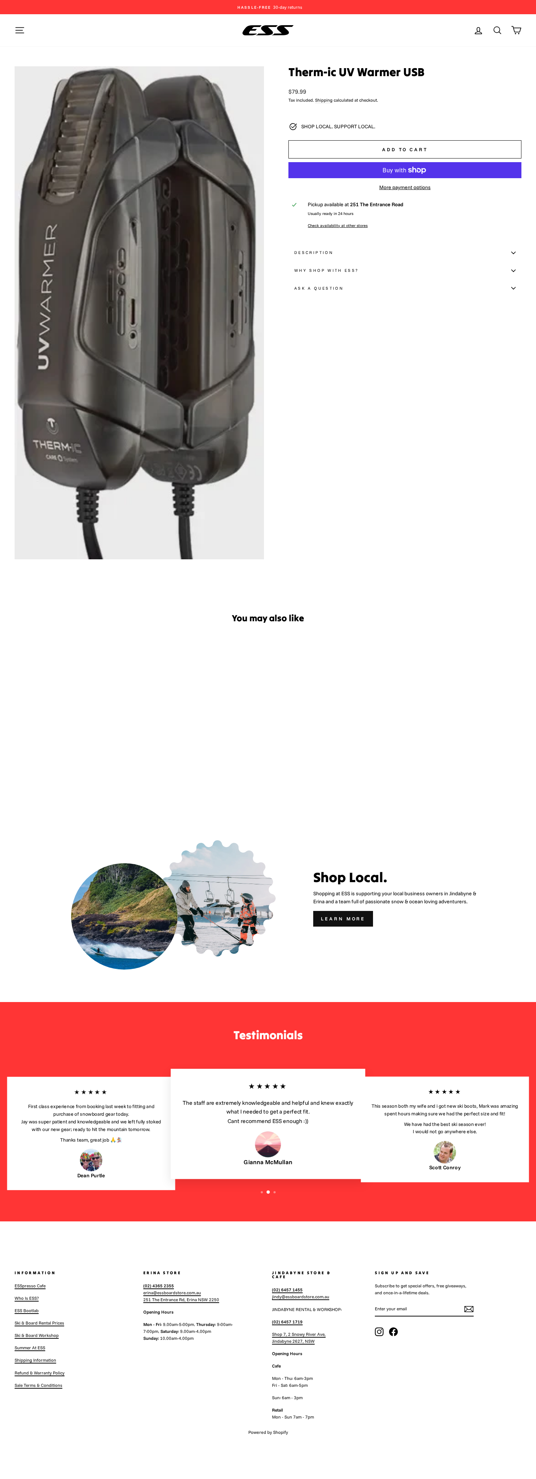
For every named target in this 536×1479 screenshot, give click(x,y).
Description (313, 252)
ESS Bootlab (27, 1310)
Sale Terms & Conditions (38, 1385)
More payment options (405, 187)
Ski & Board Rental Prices (39, 1323)
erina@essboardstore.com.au (172, 1292)
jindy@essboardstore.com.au (300, 1296)
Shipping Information (35, 1360)
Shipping (324, 100)
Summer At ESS (30, 1347)
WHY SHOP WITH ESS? (326, 270)
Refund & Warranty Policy (40, 1373)
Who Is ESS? (27, 1298)
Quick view (75, 753)
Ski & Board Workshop (37, 1335)
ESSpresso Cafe (30, 1285)
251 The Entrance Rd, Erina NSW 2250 (181, 1299)
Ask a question (318, 288)
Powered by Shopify (268, 1432)
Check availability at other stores (338, 225)
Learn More (343, 919)
